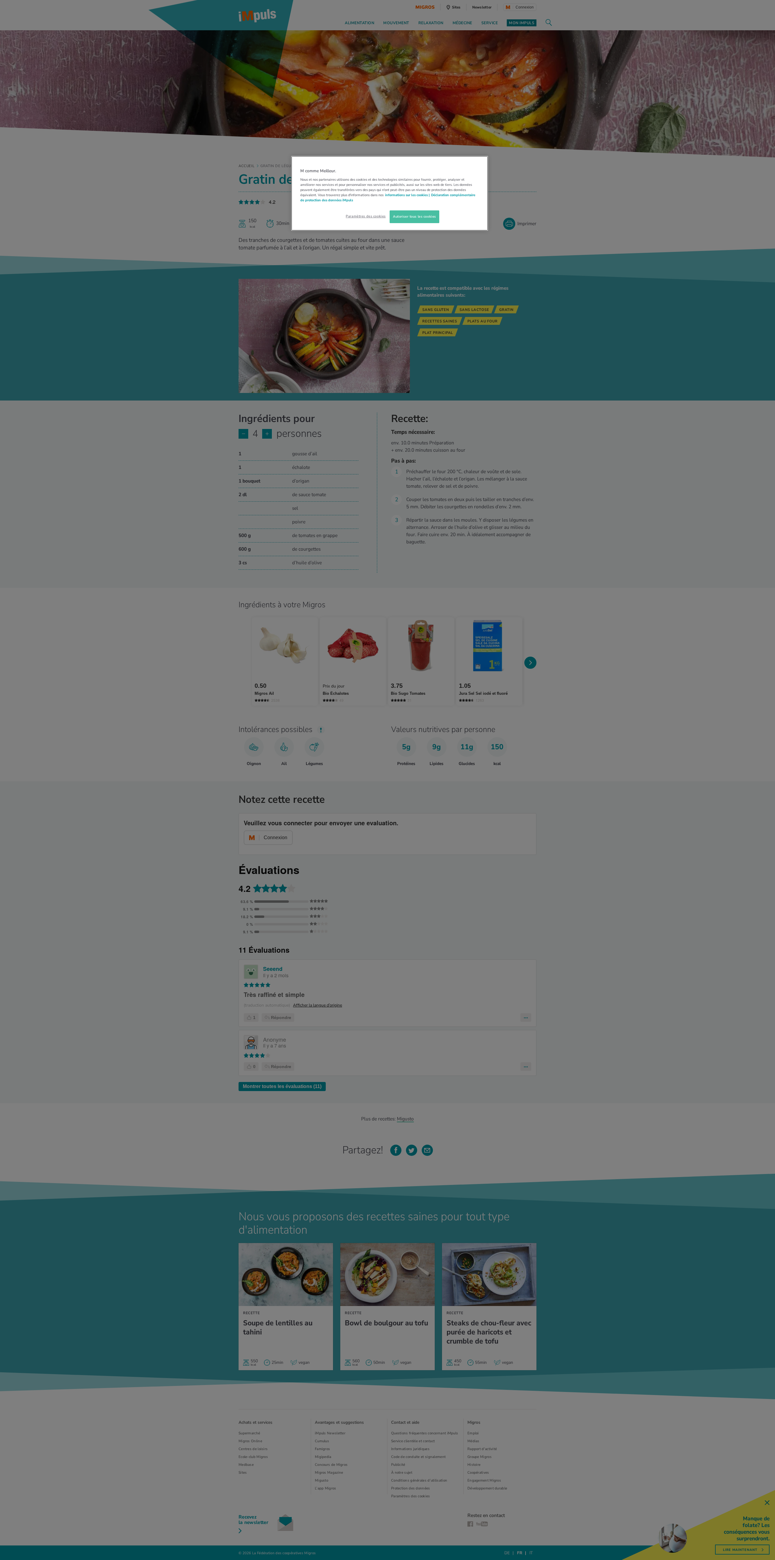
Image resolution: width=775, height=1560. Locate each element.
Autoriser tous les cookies (414, 216)
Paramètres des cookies (366, 216)
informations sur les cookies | (407, 195)
